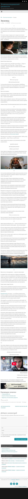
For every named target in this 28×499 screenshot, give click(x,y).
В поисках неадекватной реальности (10, 5)
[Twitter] (25, 1)
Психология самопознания (7, 17)
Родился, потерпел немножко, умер (9, 395)
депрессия (3, 402)
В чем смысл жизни (14, 134)
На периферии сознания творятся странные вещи (16, 458)
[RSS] (26, 1)
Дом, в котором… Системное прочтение (16, 460)
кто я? (15, 402)
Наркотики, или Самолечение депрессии (10, 397)
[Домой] (1, 17)
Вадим (3, 23)
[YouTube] (23, 1)
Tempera (20, 486)
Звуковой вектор (4, 293)
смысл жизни (19, 402)
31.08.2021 (8, 23)
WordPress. (25, 486)
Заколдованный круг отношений (5, 407)
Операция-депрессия (6, 394)
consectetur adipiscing (15, 479)
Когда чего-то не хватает (10, 402)
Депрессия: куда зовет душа (20, 406)
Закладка (24, 402)
